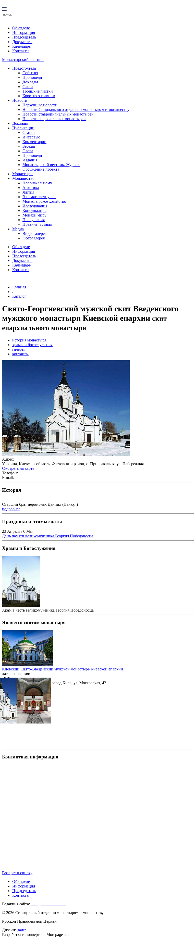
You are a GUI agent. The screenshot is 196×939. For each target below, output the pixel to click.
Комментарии (34, 141)
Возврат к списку (17, 873)
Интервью (31, 137)
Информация (23, 32)
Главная (19, 287)
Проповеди (32, 77)
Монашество (23, 178)
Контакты (20, 51)
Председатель (24, 37)
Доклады (30, 82)
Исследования (34, 206)
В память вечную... (39, 197)
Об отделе (21, 28)
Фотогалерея (33, 238)
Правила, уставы (37, 224)
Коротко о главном (38, 96)
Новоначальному (37, 183)
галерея (18, 349)
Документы (22, 42)
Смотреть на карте (18, 468)
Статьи (28, 132)
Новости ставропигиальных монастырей (58, 114)
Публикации (23, 128)
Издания (29, 160)
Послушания (33, 220)
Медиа (18, 229)
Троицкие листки (37, 91)
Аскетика (30, 187)
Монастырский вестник (23, 59)
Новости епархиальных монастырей (54, 119)
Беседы (28, 146)
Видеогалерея (34, 233)
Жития (28, 192)
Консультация (34, 210)
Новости (19, 100)
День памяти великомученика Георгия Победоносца (47, 536)
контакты (20, 354)
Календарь (21, 46)
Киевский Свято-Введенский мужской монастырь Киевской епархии (62, 669)
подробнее (11, 509)
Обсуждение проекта (40, 169)
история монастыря (29, 340)
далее (22, 930)
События (30, 73)
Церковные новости (39, 105)
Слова (27, 86)
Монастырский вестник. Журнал (51, 164)
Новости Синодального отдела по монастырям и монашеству (75, 109)
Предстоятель (24, 68)
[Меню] (4, 9)
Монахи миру (34, 215)
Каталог (19, 296)
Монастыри (22, 174)
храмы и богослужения (32, 344)
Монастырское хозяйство (44, 201)
